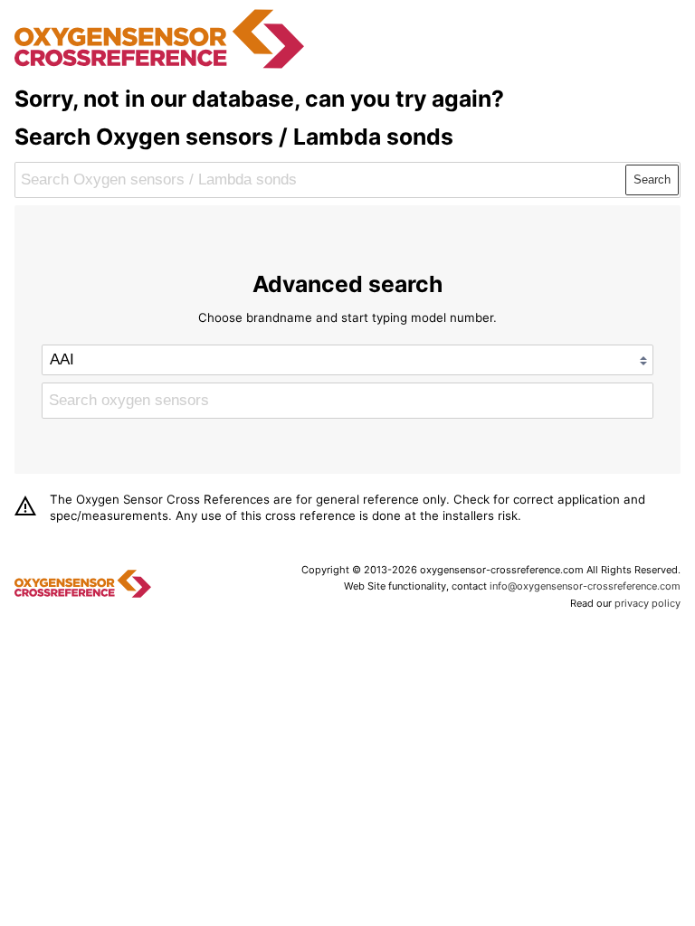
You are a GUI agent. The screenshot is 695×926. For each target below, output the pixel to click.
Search (652, 179)
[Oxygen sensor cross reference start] (159, 66)
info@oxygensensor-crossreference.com (585, 586)
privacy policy (647, 603)
